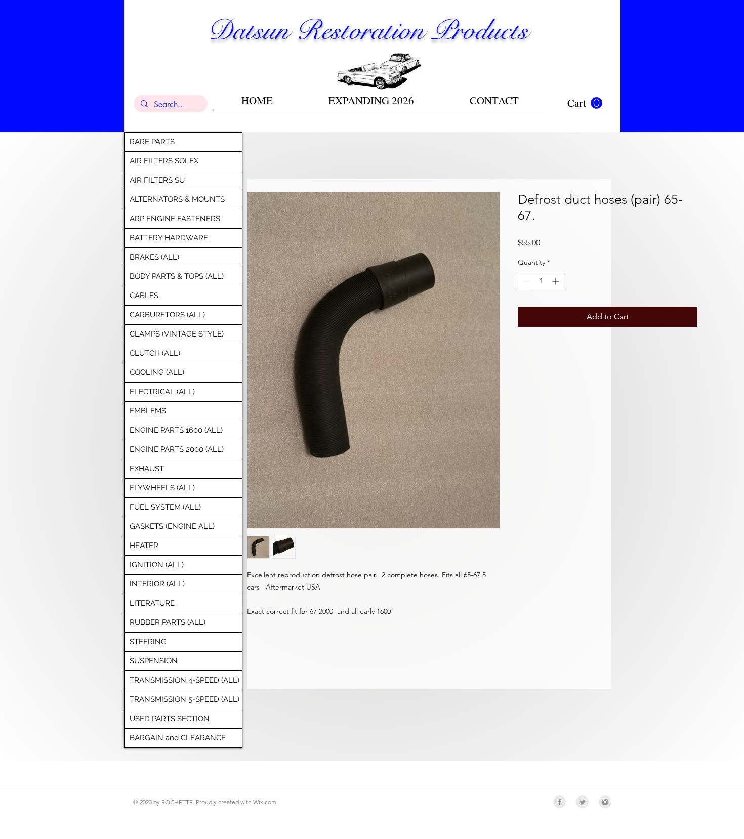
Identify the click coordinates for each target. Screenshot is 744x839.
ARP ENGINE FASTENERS (175, 218)
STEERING (148, 641)
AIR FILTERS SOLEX (164, 160)
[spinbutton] (541, 281)
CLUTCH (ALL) (155, 353)
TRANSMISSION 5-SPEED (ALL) (184, 699)
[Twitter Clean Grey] (582, 801)
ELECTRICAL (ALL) (162, 391)
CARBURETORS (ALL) (167, 314)
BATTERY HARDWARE (169, 237)
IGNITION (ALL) (157, 564)
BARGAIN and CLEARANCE (178, 737)
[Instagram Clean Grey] (605, 801)
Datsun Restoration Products (368, 30)
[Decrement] (525, 281)
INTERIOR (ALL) (157, 584)
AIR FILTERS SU (157, 180)
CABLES (144, 295)
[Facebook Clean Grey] (559, 801)
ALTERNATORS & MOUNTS (177, 199)
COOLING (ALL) (157, 372)
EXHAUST (147, 468)
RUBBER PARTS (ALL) (167, 622)
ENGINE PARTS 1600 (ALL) (176, 430)
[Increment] (556, 281)
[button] (584, 103)
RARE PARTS (152, 141)
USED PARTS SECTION (170, 718)
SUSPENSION (154, 660)
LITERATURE (152, 603)
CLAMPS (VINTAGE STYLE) (177, 334)
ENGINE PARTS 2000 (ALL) (177, 449)
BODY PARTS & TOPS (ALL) (177, 276)
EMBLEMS (148, 410)
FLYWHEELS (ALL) (162, 487)
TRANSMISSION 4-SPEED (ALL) (184, 680)
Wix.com (264, 802)
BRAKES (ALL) (154, 257)
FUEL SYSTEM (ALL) (165, 507)
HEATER (144, 545)
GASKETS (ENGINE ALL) (172, 526)
